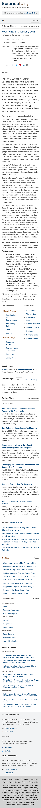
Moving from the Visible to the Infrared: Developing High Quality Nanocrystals (17, 446)
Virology (9, 333)
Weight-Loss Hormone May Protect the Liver (19, 563)
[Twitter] (16, 65)
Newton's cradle (32, 335)
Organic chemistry (33, 324)
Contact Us (9, 772)
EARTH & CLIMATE (7, 617)
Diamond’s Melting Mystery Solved (16, 593)
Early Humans (8, 634)
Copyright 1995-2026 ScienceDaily (16, 785)
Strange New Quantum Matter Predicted (18, 570)
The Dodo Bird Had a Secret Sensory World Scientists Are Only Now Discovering (19, 705)
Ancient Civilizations (10, 641)
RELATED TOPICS (8, 306)
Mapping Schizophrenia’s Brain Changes (18, 586)
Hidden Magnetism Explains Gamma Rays (19, 573)
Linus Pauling (31, 310)
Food (5, 606)
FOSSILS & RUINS (7, 631)
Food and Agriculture (11, 610)
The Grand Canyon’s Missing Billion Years (19, 576)
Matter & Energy (9, 338)
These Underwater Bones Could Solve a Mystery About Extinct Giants (18, 686)
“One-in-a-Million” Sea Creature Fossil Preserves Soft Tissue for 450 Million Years (19, 656)
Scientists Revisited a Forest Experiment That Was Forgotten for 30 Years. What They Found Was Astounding (20, 541)
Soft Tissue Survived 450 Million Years (17, 580)
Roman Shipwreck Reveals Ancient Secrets (19, 566)
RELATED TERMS (29, 306)
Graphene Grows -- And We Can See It (17, 484)
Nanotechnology (32, 338)
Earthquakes (8, 627)
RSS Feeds (9, 731)
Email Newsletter (11, 728)
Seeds (8, 329)
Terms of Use (33, 782)
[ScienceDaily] (15, 3)
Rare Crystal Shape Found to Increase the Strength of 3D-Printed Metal (18, 409)
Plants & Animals (9, 311)
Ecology (6, 620)
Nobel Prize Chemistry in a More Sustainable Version (19, 502)
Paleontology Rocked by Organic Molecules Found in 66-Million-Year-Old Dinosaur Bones (20, 695)
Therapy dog (31, 314)
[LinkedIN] (23, 65)
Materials (5, 369)
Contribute (25, 779)
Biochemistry (10, 354)
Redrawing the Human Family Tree (16, 590)
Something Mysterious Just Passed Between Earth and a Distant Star (20, 534)
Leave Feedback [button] (11, 769)
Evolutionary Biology (10, 324)
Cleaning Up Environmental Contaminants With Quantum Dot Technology (20, 465)
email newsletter (29, 13)
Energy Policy (11, 358)
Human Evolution (9, 637)
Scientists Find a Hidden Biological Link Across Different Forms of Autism (19, 528)
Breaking (5, 558)
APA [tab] (26, 380)
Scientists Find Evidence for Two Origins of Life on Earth (20, 700)
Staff (17, 779)
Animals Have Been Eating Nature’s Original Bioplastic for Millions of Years (19, 667)
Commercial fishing (30, 318)
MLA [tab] (19, 380)
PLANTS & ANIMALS (8, 603)
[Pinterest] (20, 65)
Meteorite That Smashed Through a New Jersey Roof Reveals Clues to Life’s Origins (21, 681)
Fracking (29, 331)
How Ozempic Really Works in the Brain (18, 583)
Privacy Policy (8, 782)
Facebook (8, 747)
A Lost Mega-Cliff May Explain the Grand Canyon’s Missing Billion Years (18, 675)
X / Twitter (8, 751)
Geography (7, 624)
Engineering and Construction (12, 349)
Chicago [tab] (34, 380)
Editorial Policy (21, 782)
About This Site (7, 779)
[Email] (27, 65)
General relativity (32, 327)
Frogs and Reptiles (10, 613)
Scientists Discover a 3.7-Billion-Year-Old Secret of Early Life (20, 548)
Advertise (34, 779)
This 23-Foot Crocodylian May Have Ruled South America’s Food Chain (19, 661)
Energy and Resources (10, 343)
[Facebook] (13, 65)
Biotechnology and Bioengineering (11, 317)
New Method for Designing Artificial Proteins (19, 428)
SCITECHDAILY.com (16, 522)
